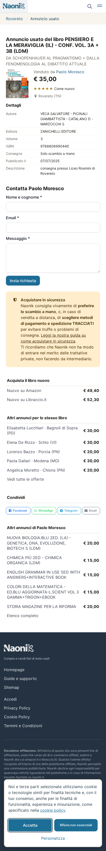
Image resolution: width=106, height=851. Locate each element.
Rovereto (14, 18)
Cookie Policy (17, 716)
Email (12, 217)
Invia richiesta (23, 280)
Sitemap (11, 687)
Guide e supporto (20, 678)
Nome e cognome (24, 197)
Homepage (14, 669)
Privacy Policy (17, 708)
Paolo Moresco (70, 71)
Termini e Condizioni (23, 725)
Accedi (10, 699)
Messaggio (18, 238)
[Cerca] (90, 6)
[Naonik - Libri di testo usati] (14, 6)
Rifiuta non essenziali (76, 825)
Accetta (30, 825)
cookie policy (52, 810)
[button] (100, 6)
